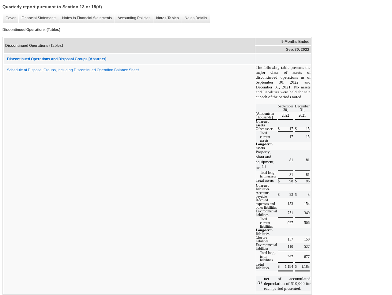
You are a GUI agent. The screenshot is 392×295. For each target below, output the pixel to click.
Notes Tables (166, 18)
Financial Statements (37, 18)
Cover (9, 18)
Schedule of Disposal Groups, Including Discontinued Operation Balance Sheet (73, 70)
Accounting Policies (132, 18)
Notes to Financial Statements (85, 18)
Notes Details (194, 18)
